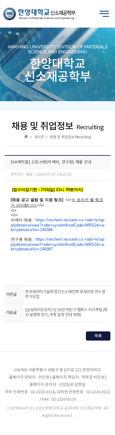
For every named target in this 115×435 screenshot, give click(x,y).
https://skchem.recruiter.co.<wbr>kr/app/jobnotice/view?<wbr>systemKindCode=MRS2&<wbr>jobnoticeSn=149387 (57, 244)
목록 (98, 336)
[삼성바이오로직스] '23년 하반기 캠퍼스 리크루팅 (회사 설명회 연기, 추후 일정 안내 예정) (66, 312)
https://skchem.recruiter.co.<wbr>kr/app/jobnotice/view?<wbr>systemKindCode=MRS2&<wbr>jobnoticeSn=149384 (57, 225)
